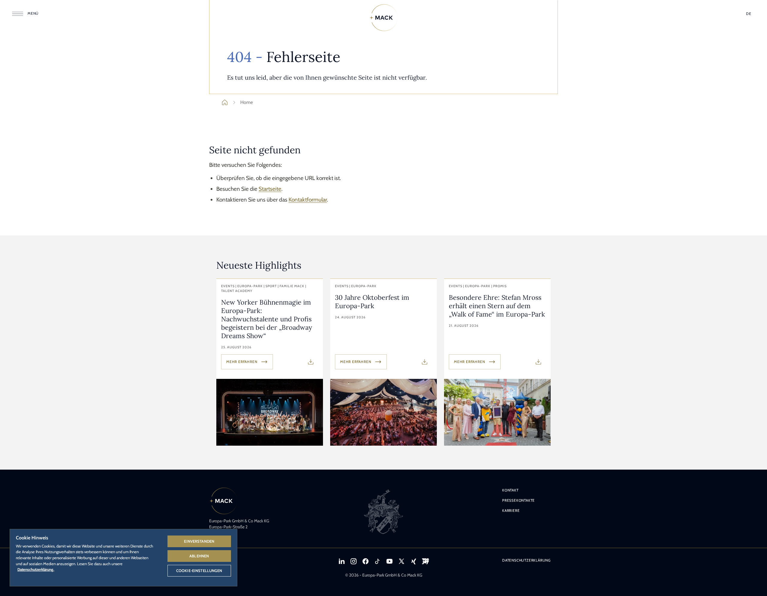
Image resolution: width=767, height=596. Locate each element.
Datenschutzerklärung (526, 560)
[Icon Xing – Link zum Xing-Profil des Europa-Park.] (413, 561)
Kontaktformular (308, 199)
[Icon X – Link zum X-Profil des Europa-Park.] (401, 561)
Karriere (511, 510)
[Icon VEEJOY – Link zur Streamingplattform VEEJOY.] (425, 561)
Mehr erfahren (241, 361)
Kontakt (510, 490)
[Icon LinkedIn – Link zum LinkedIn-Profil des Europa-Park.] (341, 561)
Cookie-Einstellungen (199, 570)
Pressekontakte (518, 500)
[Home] (383, 17)
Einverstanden (199, 541)
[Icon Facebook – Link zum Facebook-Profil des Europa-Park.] (365, 561)
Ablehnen (199, 555)
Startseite (270, 188)
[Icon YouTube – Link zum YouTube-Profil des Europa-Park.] (389, 561)
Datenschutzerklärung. (35, 569)
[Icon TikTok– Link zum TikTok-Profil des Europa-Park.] (377, 561)
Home (246, 102)
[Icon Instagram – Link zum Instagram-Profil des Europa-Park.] (353, 561)
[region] (123, 557)
